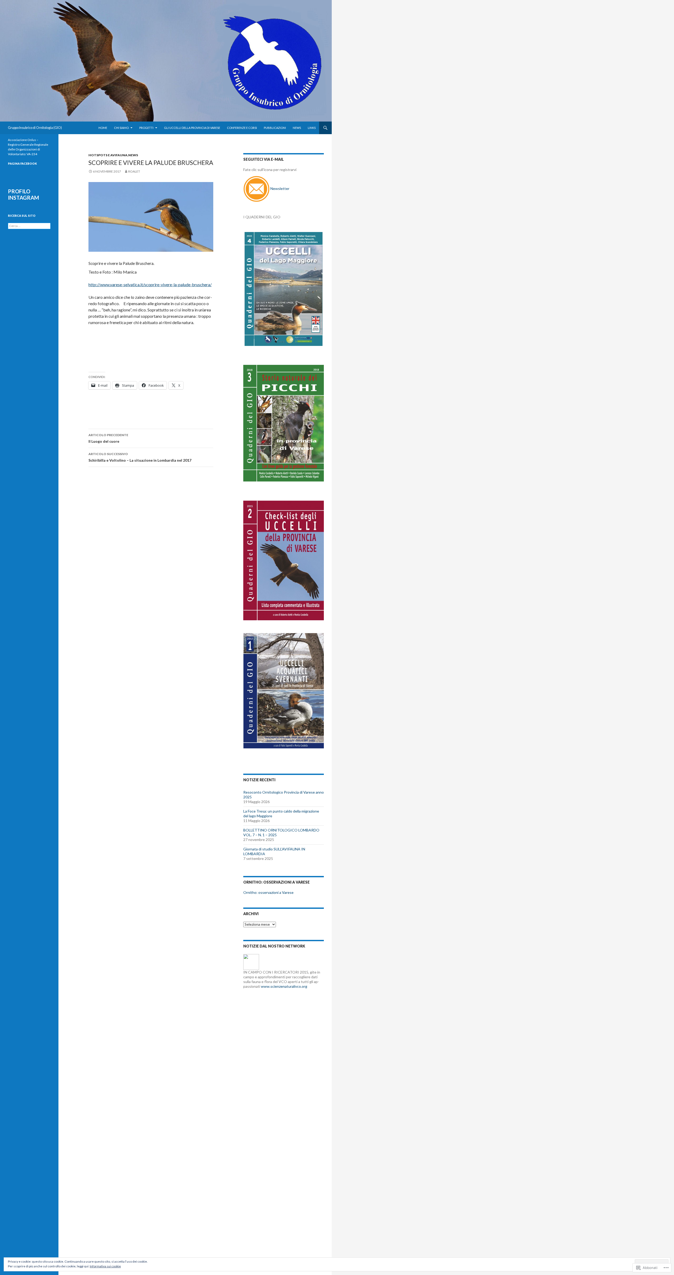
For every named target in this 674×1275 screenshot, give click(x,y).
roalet (134, 171)
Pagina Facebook (22, 163)
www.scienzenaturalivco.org (284, 986)
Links (312, 127)
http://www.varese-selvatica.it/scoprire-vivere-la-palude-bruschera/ (150, 284)
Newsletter (279, 188)
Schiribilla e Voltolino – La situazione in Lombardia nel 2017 (139, 457)
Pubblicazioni (275, 127)
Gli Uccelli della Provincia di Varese (192, 127)
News (297, 127)
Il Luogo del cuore (108, 438)
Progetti (146, 127)
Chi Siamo (121, 127)
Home (102, 127)
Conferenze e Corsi (242, 127)
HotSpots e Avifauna (107, 155)
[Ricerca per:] (29, 226)
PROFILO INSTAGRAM (23, 194)
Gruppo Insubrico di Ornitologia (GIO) (35, 128)
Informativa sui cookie (105, 1266)
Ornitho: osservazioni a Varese (268, 892)
